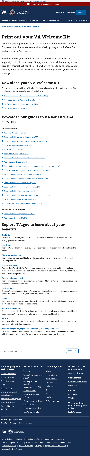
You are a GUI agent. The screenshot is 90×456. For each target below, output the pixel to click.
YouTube (49, 397)
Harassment (61, 439)
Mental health (6, 388)
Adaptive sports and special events (9, 393)
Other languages (25, 423)
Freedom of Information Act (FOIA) (39, 439)
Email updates (51, 378)
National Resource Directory (8, 407)
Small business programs (11, 399)
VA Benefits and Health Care (13, 20)
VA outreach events (8, 402)
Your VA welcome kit (31, 412)
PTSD (3, 385)
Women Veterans (7, 377)
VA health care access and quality (33, 376)
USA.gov (38, 446)
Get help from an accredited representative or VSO (32, 384)
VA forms (26, 371)
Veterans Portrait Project (12, 449)
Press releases (51, 375)
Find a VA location (75, 412)
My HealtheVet (82, 20)
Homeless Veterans (8, 373)
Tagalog (13, 423)
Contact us (70, 12)
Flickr (48, 393)
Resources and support (77, 382)
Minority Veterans (8, 381)
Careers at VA (28, 404)
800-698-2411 (73, 394)
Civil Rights (19, 439)
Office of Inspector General (12, 442)
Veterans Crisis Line (75, 373)
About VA (34, 20)
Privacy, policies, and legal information (55, 442)
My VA (70, 20)
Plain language (31, 442)
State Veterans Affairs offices (31, 395)
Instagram (50, 386)
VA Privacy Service (9, 446)
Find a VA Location (51, 20)
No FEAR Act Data (26, 446)
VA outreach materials (32, 408)
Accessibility (7, 439)
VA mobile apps (29, 390)
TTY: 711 (71, 398)
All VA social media (53, 401)
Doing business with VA (32, 401)
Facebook (50, 382)
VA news (49, 371)
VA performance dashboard (55, 446)
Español (4, 423)
